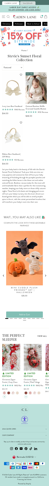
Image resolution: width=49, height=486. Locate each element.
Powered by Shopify (24, 484)
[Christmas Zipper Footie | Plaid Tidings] (8, 393)
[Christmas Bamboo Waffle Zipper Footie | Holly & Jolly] (13, 393)
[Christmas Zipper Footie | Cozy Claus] (4, 393)
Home (24, 50)
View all (42, 336)
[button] (19, 76)
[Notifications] (41, 17)
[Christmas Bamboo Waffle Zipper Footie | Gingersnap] (17, 393)
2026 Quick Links (9, 429)
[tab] (10, 3)
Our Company (8, 435)
